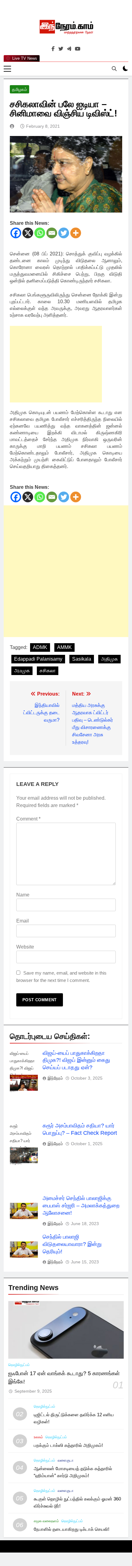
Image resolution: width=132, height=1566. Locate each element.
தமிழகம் (19, 89)
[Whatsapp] (39, 233)
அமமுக (22, 670)
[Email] (51, 233)
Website (25, 946)
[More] (75, 233)
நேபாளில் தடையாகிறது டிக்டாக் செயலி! (71, 1529)
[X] (27, 233)
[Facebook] (15, 233)
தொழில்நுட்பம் (19, 1365)
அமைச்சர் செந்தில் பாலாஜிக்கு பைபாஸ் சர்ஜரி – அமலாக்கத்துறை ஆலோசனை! (81, 1205)
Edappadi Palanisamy (38, 659)
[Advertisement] (56, 364)
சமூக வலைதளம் (46, 1521)
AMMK (64, 647)
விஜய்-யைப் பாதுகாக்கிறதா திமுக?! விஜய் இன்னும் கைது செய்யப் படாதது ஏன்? (76, 1060)
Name (22, 894)
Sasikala (81, 659)
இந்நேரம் (55, 1078)
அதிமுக (109, 659)
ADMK (40, 647)
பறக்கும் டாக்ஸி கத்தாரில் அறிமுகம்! (68, 1445)
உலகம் (38, 1437)
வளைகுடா (65, 1460)
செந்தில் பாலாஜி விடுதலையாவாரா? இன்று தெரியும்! (72, 1244)
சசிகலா (48, 670)
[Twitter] (63, 233)
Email (22, 920)
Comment (28, 818)
